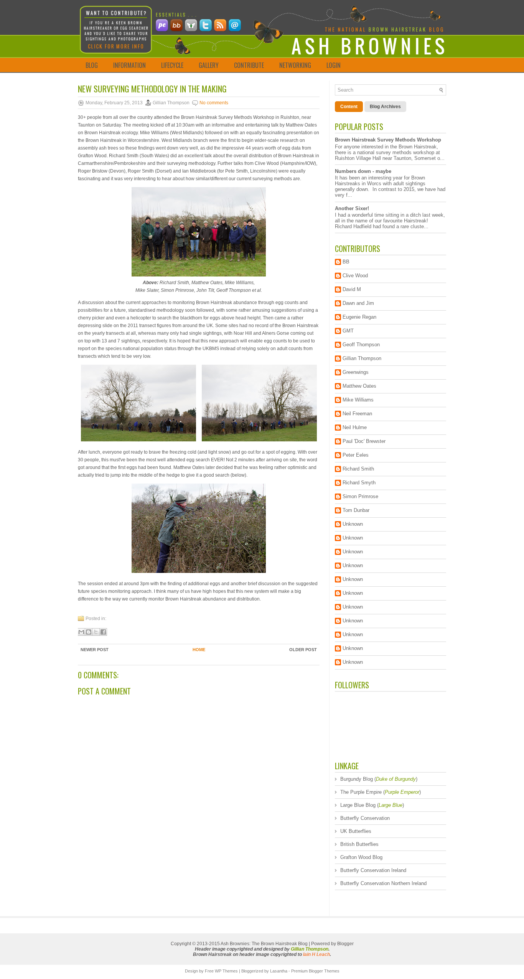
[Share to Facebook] (103, 632)
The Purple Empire (361, 792)
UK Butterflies (355, 831)
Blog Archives (385, 106)
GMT (348, 331)
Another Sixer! (352, 208)
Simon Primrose (360, 496)
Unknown (353, 524)
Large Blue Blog (358, 805)
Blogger (345, 943)
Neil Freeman (357, 413)
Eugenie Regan (359, 317)
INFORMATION (129, 65)
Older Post (303, 649)
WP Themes (226, 971)
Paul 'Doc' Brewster (364, 441)
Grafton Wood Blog (361, 857)
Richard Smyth (359, 482)
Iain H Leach (316, 954)
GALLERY (209, 65)
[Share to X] (96, 632)
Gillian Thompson (362, 358)
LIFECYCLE (172, 65)
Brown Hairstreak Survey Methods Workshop (388, 140)
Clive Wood (355, 275)
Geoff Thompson (361, 344)
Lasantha (278, 971)
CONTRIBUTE (249, 65)
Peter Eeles (356, 455)
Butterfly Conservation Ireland (373, 870)
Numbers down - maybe (363, 171)
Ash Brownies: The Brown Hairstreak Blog (264, 943)
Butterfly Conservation (365, 818)
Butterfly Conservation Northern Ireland (383, 883)
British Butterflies (359, 844)
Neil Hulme (355, 427)
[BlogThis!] (88, 632)
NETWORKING (295, 65)
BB (346, 262)
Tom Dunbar (356, 510)
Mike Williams (358, 400)
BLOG (92, 65)
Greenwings (356, 372)
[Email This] (81, 632)
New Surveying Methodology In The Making (152, 88)
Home (199, 649)
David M (352, 289)
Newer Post (95, 649)
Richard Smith (358, 469)
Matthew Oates (359, 386)
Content (349, 106)
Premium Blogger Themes (315, 971)
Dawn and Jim (358, 303)
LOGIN (333, 65)
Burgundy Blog (356, 779)
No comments (213, 102)
